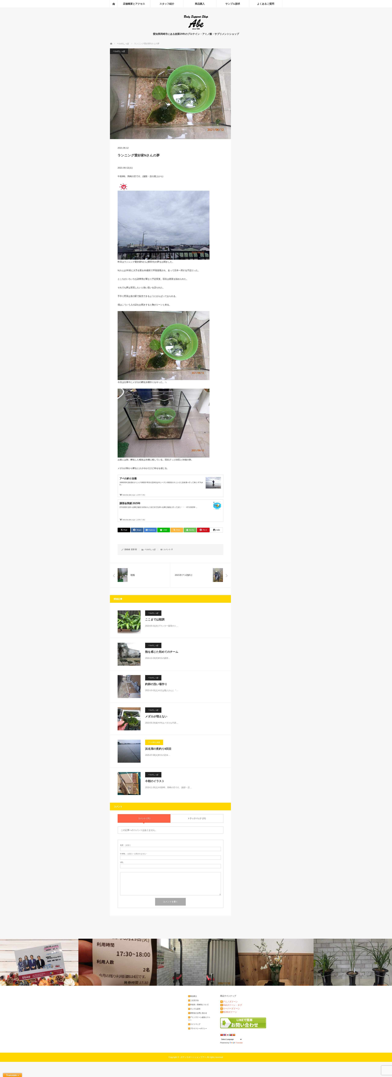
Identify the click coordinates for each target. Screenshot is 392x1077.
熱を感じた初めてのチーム (161, 651)
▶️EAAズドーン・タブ (231, 1005)
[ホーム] (113, 4)
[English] (224, 1035)
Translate (239, 1043)
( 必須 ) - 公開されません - (133, 854)
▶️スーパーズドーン (230, 1008)
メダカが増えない (156, 716)
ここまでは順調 (154, 619)
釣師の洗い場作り (156, 684)
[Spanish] (233, 1035)
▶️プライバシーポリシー (197, 1028)
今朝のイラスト (154, 781)
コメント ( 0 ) (144, 818)
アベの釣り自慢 (154, 742)
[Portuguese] (230, 1035)
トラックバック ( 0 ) (197, 818)
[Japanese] (227, 1035)
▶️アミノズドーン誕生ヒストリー (199, 1018)
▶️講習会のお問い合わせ (197, 1013)
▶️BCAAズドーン (228, 1012)
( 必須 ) (125, 845)
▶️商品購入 (192, 996)
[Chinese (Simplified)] (221, 1035)
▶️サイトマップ (194, 1024)
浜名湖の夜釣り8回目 (158, 748)
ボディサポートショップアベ (193, 1057)
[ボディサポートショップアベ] (196, 29)
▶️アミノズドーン (229, 1001)
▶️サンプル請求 (194, 1009)
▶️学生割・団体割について (198, 1004)
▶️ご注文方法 (193, 1000)
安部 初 (134, 549)
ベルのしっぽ (119, 51)
